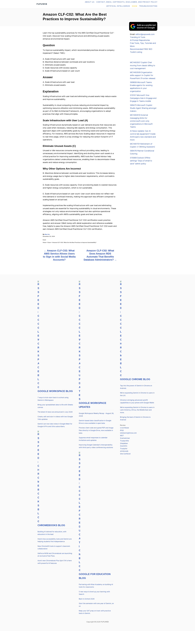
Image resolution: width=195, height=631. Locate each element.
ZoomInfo (123, 446)
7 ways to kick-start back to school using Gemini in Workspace (53, 399)
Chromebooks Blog (51, 525)
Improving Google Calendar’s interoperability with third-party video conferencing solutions (96, 446)
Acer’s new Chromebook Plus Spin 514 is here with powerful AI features (55, 562)
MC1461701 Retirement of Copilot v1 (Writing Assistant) (142, 145)
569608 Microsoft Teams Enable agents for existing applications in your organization (141, 86)
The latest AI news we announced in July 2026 (55, 412)
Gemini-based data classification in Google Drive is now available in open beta (95, 422)
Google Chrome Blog (135, 379)
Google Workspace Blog (55, 391)
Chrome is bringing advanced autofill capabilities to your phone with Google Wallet (137, 401)
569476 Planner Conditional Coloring (142, 152)
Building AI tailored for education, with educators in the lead (52, 533)
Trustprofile (124, 441)
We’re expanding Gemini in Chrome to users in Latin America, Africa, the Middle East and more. (137, 409)
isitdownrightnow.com (128, 433)
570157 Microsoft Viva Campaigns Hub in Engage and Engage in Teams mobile (143, 98)
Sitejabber (124, 443)
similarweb (124, 451)
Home (44, 242)
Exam (44, 240)
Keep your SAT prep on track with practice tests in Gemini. (95, 612)
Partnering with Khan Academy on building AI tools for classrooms (96, 585)
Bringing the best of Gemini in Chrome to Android (135, 418)
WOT (122, 436)
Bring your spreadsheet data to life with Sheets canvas (55, 406)
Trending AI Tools (137, 37)
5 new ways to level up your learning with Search (94, 593)
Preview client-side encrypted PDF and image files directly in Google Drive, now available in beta (96, 430)
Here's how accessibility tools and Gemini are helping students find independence (55, 540)
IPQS (122, 430)
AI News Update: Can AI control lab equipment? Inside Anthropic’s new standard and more (143, 135)
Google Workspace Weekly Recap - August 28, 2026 (96, 414)
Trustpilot (123, 449)
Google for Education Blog (94, 576)
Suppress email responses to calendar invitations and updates (93, 439)
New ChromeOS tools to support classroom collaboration (54, 547)
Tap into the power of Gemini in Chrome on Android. (136, 387)
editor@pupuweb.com (145, 34)
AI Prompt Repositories (140, 40)
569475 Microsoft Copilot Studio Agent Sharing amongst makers (143, 108)
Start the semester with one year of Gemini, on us (96, 604)
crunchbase (124, 428)
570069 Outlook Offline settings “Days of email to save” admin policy (141, 161)
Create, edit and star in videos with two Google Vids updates (55, 418)
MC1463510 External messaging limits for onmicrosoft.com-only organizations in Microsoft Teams (141, 121)
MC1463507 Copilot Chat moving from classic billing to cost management (142, 65)
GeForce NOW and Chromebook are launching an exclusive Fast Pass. (55, 554)
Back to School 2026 (86, 599)
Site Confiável (125, 454)
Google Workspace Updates (92, 405)
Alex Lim (47, 234)
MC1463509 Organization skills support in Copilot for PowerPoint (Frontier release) (142, 75)
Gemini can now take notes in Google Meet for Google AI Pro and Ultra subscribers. (55, 425)
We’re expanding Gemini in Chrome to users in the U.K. (137, 394)
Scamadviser (125, 438)
